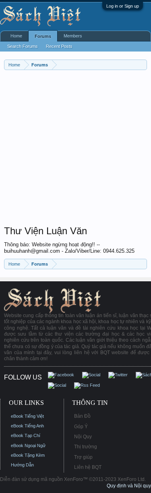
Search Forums (22, 46)
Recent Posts (59, 46)
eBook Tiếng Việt (27, 416)
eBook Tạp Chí (25, 435)
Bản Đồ (82, 416)
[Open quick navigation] (142, 64)
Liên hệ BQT (87, 467)
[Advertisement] (75, 149)
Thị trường (85, 447)
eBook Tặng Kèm (28, 455)
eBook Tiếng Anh (27, 425)
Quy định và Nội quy (129, 486)
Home (16, 35)
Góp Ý (81, 426)
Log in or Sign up (122, 6)
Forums (43, 36)
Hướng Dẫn (22, 464)
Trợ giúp (83, 457)
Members (73, 35)
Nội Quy (83, 436)
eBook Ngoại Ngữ (28, 445)
